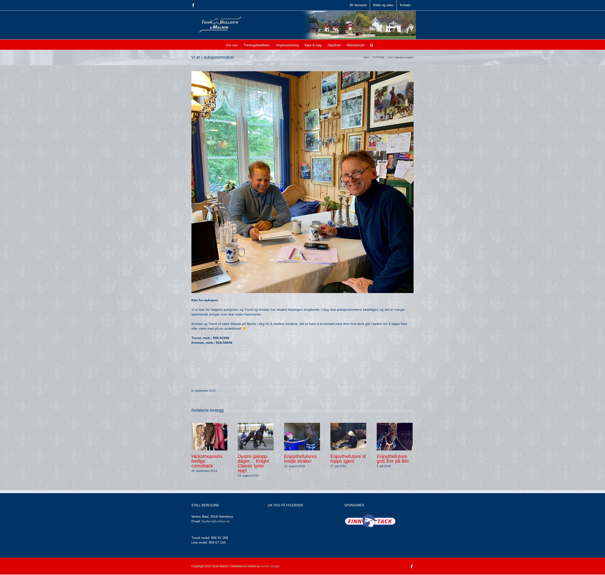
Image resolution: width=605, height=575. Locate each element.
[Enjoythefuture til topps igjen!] (348, 436)
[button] (371, 45)
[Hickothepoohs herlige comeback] (209, 436)
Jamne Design (270, 566)
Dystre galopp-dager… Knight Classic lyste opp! (253, 463)
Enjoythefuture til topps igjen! (348, 459)
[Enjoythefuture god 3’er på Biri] (395, 436)
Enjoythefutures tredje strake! (300, 459)
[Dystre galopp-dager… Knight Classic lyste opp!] (256, 436)
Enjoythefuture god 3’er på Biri (392, 459)
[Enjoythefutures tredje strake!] (302, 436)
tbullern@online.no (216, 521)
